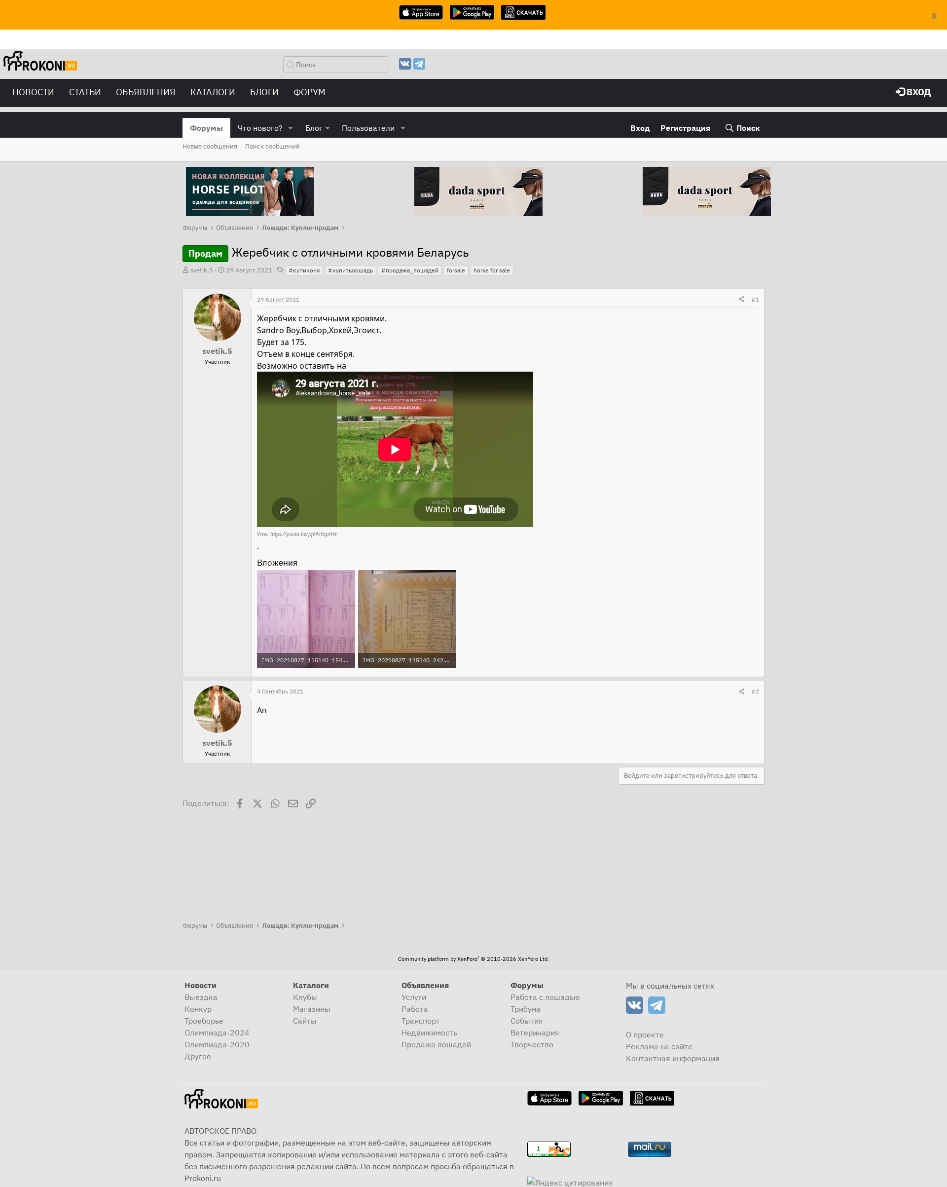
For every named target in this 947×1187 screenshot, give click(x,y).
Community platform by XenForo (473, 959)
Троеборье (203, 1021)
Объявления (146, 92)
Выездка (201, 997)
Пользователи (368, 128)
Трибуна (525, 1009)
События (526, 1021)
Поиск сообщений (272, 146)
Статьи (85, 92)
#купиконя (304, 270)
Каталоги (212, 92)
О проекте (645, 1034)
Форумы (206, 128)
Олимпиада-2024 (217, 1032)
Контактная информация (673, 1058)
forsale (456, 270)
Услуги (413, 997)
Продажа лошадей (436, 1044)
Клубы (305, 997)
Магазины (311, 1009)
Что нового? (260, 128)
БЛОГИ (264, 92)
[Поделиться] (741, 299)
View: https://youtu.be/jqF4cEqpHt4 (297, 534)
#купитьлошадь (350, 270)
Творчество (531, 1044)
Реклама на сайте (659, 1046)
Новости (33, 92)
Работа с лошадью (545, 997)
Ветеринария (534, 1032)
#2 (755, 691)
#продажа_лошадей (409, 270)
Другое (197, 1056)
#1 (755, 299)
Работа (414, 1009)
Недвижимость (429, 1032)
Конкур (198, 1009)
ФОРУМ (309, 92)
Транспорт (420, 1021)
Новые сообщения (209, 146)
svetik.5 (201, 270)
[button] (291, 128)
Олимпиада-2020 (217, 1044)
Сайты (305, 1021)
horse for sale (492, 270)
